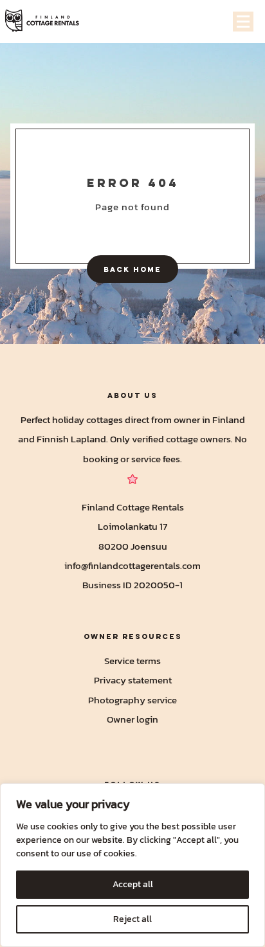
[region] (132, 865)
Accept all (133, 884)
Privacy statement (133, 679)
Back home (132, 269)
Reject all (132, 919)
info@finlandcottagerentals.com (132, 565)
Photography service (132, 699)
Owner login (132, 719)
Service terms (132, 660)
